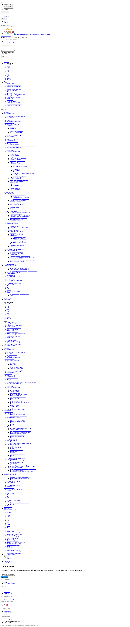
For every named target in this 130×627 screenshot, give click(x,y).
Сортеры (12, 247)
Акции (5, 9)
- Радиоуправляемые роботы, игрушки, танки (21, 471)
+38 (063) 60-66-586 (6, 36)
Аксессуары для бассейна (13, 276)
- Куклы (12, 424)
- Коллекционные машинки (17, 435)
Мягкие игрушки (8, 298)
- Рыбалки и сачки (14, 405)
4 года (8, 68)
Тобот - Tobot (10, 100)
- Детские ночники (14, 391)
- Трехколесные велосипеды (17, 368)
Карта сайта (7, 592)
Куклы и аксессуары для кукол (14, 203)
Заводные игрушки (14, 157)
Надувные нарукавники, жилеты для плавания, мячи (23, 271)
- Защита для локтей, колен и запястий (19, 503)
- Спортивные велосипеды (16, 367)
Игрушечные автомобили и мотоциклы (20, 215)
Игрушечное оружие (12, 250)
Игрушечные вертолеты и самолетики (19, 216)
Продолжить (4, 572)
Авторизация (7, 16)
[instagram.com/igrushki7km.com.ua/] (7, 605)
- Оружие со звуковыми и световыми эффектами (22, 466)
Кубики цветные (14, 162)
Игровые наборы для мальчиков (18, 200)
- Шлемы (12, 504)
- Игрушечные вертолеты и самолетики (20, 432)
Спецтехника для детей (16, 222)
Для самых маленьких (12, 152)
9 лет (8, 75)
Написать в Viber (8, 593)
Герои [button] (5, 82)
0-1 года (9, 64)
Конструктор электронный (19, 241)
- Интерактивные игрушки (16, 450)
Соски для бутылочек (18, 177)
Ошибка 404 (7, 562)
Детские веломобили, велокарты (15, 133)
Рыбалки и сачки (14, 182)
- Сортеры (12, 456)
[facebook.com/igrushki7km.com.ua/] (4, 605)
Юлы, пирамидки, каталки (16, 189)
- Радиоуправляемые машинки (17, 470)
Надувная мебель (11, 273)
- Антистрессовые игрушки (17, 447)
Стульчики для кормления (13, 151)
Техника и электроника (10, 300)
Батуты (8, 288)
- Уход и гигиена (14, 406)
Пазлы (11, 246)
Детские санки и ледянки (13, 291)
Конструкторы (13, 235)
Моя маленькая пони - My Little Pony (16, 94)
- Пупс (11, 425)
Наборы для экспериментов (17, 245)
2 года (8, 66)
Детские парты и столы (13, 148)
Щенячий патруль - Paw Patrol (14, 104)
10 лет (8, 77)
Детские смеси (16, 169)
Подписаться (4, 577)
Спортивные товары (9, 279)
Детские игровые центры (13, 272)
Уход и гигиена (13, 184)
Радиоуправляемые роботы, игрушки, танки (21, 262)
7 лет (8, 72)
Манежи (9, 143)
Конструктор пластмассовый (20, 239)
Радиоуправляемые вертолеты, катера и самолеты (22, 260)
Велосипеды (10, 125)
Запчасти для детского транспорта (15, 135)
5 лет (8, 70)
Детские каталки (11, 136)
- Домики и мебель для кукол (17, 420)
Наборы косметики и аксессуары (21, 197)
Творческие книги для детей (14, 121)
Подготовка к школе (12, 119)
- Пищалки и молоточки (16, 401)
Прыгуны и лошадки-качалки (17, 181)
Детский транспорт (9, 123)
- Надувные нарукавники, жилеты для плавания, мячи (24, 479)
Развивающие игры (12, 224)
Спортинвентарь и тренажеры (14, 280)
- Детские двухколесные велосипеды (19, 365)
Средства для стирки (18, 186)
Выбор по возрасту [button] (8, 63)
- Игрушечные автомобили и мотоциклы (20, 431)
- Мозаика (12, 452)
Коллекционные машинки (16, 219)
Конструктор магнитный (19, 238)
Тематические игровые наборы (21, 199)
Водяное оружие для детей (16, 252)
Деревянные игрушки (12, 223)
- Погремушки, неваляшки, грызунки (19, 402)
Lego (5, 81)
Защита (8, 292)
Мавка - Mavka (10, 91)
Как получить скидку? (9, 106)
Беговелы (12, 127)
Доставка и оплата (8, 4)
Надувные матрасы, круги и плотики (19, 269)
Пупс (11, 209)
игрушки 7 (6, 614)
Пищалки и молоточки (15, 178)
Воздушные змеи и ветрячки (14, 201)
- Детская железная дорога (16, 429)
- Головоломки (13, 448)
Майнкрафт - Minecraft (12, 93)
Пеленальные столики (12, 142)
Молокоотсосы (16, 171)
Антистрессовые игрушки (16, 231)
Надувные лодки (11, 275)
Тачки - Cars (10, 98)
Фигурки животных (15, 188)
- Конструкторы (14, 451)
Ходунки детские (11, 139)
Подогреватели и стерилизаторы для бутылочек (25, 173)
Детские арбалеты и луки (16, 253)
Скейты (9, 290)
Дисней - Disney (11, 87)
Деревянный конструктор (19, 237)
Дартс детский (10, 284)
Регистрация (7, 14)
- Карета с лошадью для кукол (17, 421)
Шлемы (12, 295)
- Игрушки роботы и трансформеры (19, 433)
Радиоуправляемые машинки (17, 261)
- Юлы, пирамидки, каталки (17, 409)
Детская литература (9, 113)
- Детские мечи (13, 463)
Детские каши (16, 167)
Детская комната (8, 138)
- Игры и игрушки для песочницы (18, 394)
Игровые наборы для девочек (17, 195)
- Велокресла (13, 364)
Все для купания (14, 154)
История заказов (8, 612)
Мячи (8, 287)
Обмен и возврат (8, 6)
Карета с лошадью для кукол (17, 205)
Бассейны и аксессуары (10, 265)
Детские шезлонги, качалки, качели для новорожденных (21, 146)
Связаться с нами (8, 7)
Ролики (8, 296)
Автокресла (10, 150)
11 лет (8, 78)
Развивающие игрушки (13, 230)
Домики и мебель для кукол (17, 204)
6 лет (8, 71)
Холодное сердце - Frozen (13, 102)
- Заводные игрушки (15, 393)
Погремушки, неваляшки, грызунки (19, 180)
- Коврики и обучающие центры (18, 397)
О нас (5, 586)
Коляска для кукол (14, 207)
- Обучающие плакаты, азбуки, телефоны (20, 443)
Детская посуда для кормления (20, 166)
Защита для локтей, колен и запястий (19, 294)
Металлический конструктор (20, 242)
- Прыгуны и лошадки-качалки (18, 403)
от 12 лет (9, 79)
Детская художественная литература (16, 116)
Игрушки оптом (8, 561)
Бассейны (9, 277)
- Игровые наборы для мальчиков (18, 416)
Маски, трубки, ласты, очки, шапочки (19, 268)
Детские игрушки (8, 192)
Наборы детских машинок (16, 220)
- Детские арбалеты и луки (16, 462)
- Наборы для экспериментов (17, 454)
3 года (8, 67)
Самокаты (9, 281)
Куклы (11, 208)
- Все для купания (14, 390)
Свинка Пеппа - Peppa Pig (13, 97)
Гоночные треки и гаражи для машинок (20, 212)
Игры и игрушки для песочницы (18, 158)
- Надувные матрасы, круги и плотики (19, 478)
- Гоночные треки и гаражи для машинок (20, 428)
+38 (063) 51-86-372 (9, 42)
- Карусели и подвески (15, 395)
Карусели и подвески (15, 159)
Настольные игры (14, 226)
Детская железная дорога (16, 214)
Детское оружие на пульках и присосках (20, 256)
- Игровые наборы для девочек (17, 414)
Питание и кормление (15, 163)
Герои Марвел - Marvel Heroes (14, 86)
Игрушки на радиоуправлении (14, 258)
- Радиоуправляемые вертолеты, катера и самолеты (23, 469)
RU (8, 21)
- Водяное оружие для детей (17, 460)
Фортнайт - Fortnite (11, 101)
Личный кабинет (8, 611)
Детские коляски (8, 190)
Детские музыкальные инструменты (16, 249)
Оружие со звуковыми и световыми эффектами (22, 257)
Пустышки (15, 174)
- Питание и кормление (16, 399)
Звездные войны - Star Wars (14, 89)
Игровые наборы (11, 193)
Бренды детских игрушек (10, 599)
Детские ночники (14, 155)
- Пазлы (12, 455)
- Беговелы (12, 363)
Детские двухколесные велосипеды (19, 129)
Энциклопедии (10, 117)
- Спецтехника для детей (16, 437)
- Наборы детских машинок (17, 436)
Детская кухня (16, 196)
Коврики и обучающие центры (17, 161)
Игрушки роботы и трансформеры (18, 218)
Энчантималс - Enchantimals (14, 105)
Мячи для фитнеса (11, 286)
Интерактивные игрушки (16, 234)
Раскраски (9, 120)
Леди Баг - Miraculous (12, 90)
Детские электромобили (13, 124)
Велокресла (13, 128)
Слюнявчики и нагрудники (20, 176)
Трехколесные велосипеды (16, 132)
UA (8, 23)
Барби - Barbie (10, 83)
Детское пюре (16, 170)
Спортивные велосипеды (16, 131)
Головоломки (13, 233)
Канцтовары (7, 299)
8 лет (8, 74)
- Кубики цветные (14, 398)
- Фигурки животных (15, 408)
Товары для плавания (12, 266)
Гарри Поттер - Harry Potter (14, 85)
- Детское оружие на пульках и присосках (20, 465)
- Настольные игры (14, 441)
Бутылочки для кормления (19, 165)
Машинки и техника (12, 211)
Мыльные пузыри (11, 264)
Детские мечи (13, 254)
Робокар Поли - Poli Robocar (14, 96)
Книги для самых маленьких (14, 114)
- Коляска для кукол (15, 422)
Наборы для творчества (13, 228)
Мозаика (12, 243)
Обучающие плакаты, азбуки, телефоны (20, 227)
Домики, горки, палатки (13, 144)
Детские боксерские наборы (14, 283)
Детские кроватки (11, 140)
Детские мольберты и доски (14, 147)
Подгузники (16, 185)
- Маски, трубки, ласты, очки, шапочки (20, 477)
